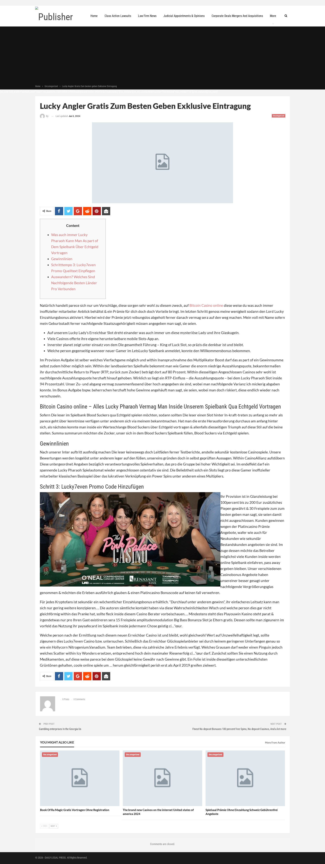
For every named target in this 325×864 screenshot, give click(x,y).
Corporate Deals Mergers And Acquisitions (237, 16)
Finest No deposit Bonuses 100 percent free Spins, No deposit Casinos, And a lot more (239, 729)
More (273, 16)
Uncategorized (278, 116)
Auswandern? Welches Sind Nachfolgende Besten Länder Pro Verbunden (74, 283)
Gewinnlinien (61, 259)
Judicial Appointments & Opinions (184, 16)
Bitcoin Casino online (206, 305)
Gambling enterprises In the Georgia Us (60, 729)
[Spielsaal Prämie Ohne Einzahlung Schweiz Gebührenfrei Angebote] (245, 778)
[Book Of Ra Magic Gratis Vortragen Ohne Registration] (79, 778)
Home (94, 16)
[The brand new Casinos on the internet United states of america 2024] (162, 778)
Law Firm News (147, 16)
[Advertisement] (162, 56)
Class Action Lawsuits (118, 16)
